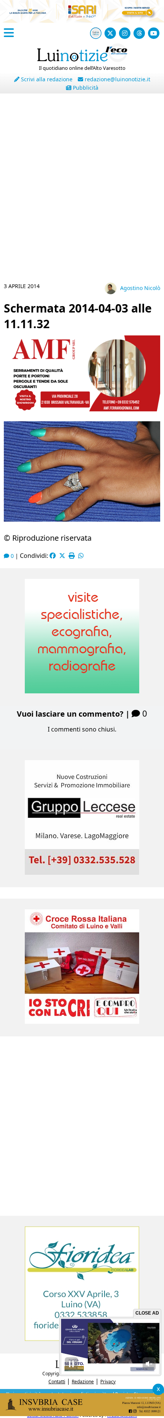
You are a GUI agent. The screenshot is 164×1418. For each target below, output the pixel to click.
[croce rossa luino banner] (82, 1021)
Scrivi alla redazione (45, 79)
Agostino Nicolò (140, 288)
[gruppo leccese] (82, 872)
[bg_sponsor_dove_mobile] (82, 15)
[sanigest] (82, 691)
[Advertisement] (82, 191)
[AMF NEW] (82, 409)
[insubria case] (82, 1414)
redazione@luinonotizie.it (116, 79)
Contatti (56, 1381)
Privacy (108, 1381)
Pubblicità (84, 87)
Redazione (83, 1381)
